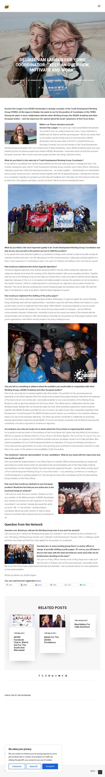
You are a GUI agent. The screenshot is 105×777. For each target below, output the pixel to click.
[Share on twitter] (42, 87)
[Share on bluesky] (59, 87)
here (38, 581)
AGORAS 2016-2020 (69, 80)
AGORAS (51, 80)
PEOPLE (58, 80)
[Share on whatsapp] (55, 87)
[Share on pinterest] (49, 87)
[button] (99, 6)
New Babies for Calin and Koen (82, 625)
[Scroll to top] (100, 772)
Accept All (50, 766)
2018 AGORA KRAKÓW (85, 80)
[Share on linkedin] (52, 87)
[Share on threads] (45, 87)
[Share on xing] (62, 87)
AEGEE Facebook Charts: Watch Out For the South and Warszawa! (21, 643)
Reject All (34, 766)
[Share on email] (65, 87)
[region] (33, 758)
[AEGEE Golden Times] (52, 6)
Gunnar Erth (35, 80)
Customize (16, 766)
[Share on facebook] (39, 87)
